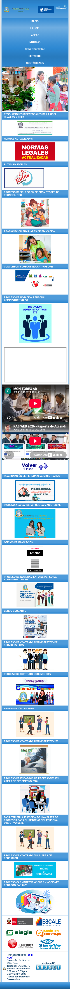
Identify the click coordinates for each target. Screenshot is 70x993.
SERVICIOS (35, 56)
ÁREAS (35, 35)
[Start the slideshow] (57, 89)
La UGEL (35, 28)
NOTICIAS (35, 42)
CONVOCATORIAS (35, 49)
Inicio (35, 21)
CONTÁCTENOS (35, 63)
